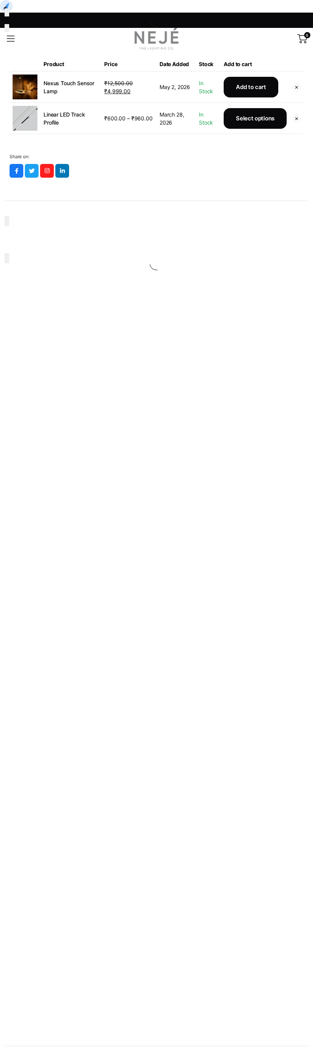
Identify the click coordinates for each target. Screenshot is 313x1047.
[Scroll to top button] (300, 1012)
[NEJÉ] (156, 38)
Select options (255, 118)
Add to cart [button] (251, 87)
